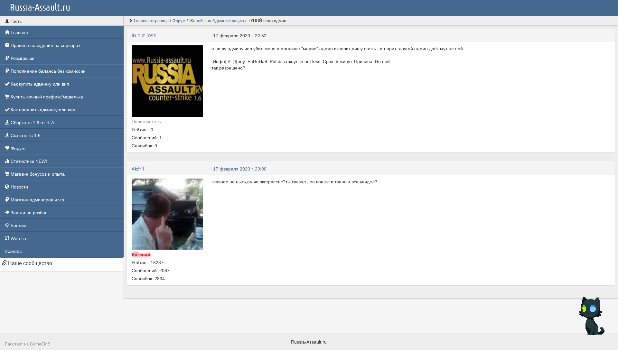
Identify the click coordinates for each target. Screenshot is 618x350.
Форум (17, 148)
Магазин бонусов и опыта (37, 174)
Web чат (18, 238)
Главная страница (151, 20)
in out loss (144, 35)
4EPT (138, 169)
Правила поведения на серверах (44, 45)
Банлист (18, 225)
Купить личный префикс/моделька (46, 96)
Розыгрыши (21, 58)
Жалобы (14, 251)
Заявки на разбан (28, 212)
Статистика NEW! (28, 161)
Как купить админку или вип (39, 84)
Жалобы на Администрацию (216, 20)
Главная (18, 32)
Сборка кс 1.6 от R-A (31, 122)
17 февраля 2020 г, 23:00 (240, 168)
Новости (18, 186)
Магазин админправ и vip (36, 199)
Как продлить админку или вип (42, 109)
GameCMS (40, 344)
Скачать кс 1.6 (25, 135)
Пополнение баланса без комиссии (47, 71)
